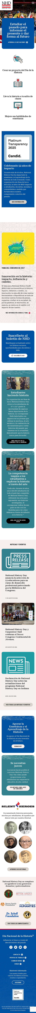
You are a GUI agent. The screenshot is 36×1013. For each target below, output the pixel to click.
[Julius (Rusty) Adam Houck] (10, 856)
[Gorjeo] (15, 947)
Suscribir (18, 982)
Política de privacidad (22, 1008)
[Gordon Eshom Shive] (10, 842)
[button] (33, 3)
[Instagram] (25, 947)
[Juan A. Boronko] (25, 856)
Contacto (16, 954)
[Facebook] (10, 947)
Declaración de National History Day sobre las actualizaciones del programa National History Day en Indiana (17, 683)
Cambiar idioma (16, 961)
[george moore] (25, 827)
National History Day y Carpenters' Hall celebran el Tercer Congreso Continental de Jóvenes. (18, 634)
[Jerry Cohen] (10, 827)
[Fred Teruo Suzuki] (25, 842)
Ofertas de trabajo (17, 957)
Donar (17, 964)
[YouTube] (20, 947)
